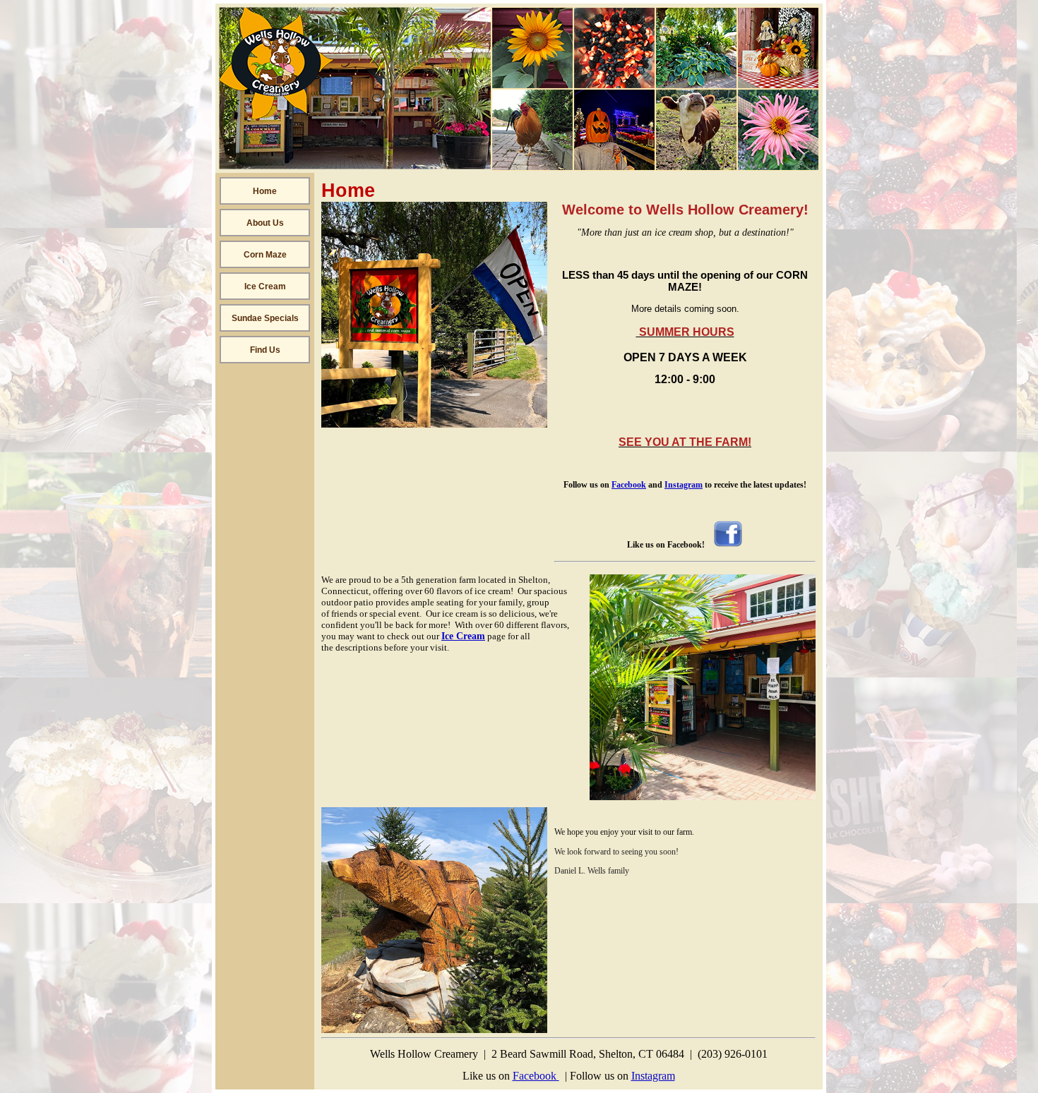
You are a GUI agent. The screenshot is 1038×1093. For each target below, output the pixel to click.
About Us (265, 223)
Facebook (629, 485)
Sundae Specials (265, 318)
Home (265, 191)
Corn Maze (265, 255)
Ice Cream (265, 286)
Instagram (683, 485)
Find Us (265, 350)
